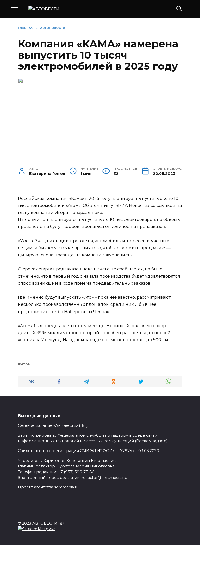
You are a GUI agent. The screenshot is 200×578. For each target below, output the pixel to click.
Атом (26, 364)
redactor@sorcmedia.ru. (104, 477)
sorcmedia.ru (66, 487)
